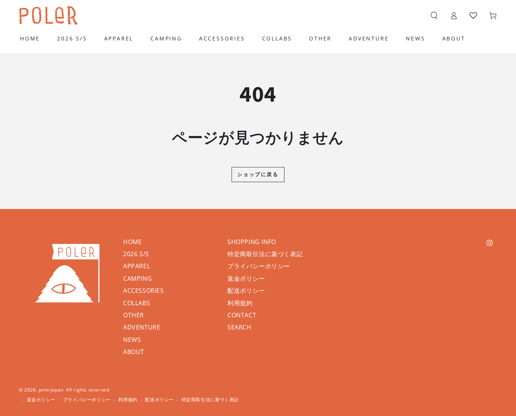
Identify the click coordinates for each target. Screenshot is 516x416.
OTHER (133, 315)
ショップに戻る (257, 174)
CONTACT (241, 315)
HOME (132, 242)
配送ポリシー (246, 290)
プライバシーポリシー (258, 266)
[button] (434, 15)
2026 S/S (136, 254)
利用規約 (239, 303)
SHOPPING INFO (251, 242)
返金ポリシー (246, 278)
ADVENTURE (141, 327)
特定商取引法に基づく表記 (265, 254)
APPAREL (136, 266)
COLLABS (136, 303)
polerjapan (51, 390)
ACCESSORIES (143, 290)
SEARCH (239, 327)
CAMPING (137, 278)
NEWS (132, 340)
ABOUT (133, 352)
